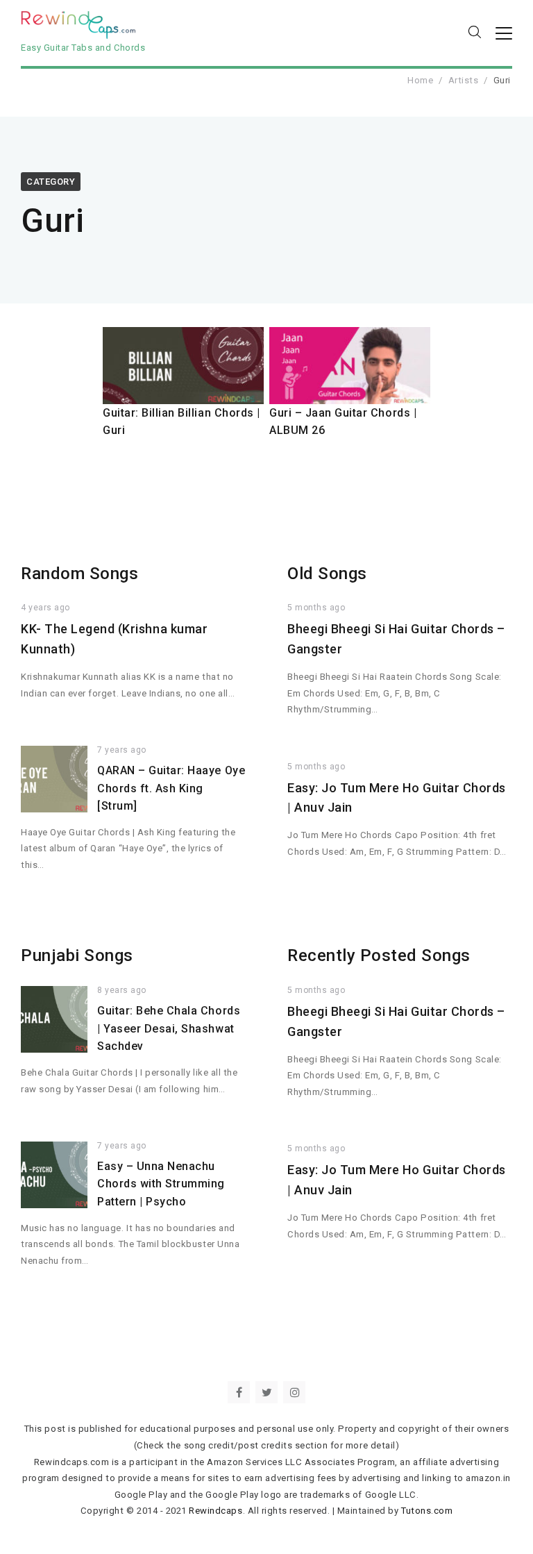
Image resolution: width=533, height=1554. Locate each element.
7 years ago (121, 750)
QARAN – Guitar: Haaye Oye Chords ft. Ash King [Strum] (171, 788)
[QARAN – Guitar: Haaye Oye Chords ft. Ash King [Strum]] (54, 779)
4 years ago (45, 607)
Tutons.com (426, 1510)
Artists (463, 80)
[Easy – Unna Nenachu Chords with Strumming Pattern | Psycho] (54, 1175)
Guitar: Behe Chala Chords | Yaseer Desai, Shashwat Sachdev (168, 1028)
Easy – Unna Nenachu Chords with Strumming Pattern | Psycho (161, 1184)
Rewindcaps (215, 1510)
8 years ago (121, 990)
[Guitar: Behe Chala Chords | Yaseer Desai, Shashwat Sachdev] (54, 1019)
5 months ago (316, 607)
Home (420, 80)
